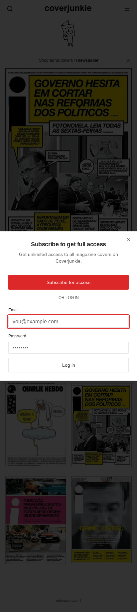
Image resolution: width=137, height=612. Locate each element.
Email (13, 310)
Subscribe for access (68, 282)
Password (17, 336)
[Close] (128, 239)
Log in (68, 365)
